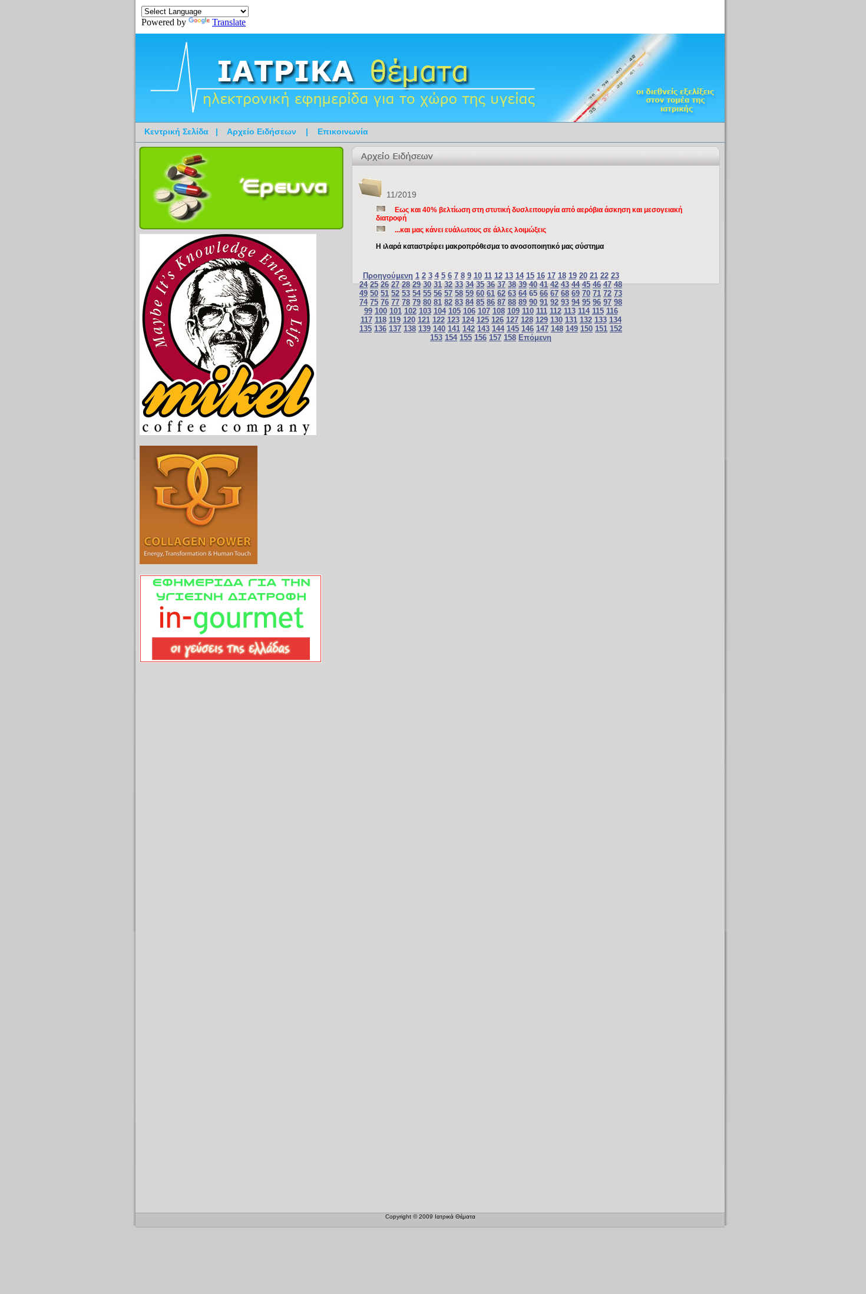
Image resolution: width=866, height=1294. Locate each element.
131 (571, 319)
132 (586, 319)
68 (565, 293)
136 (380, 328)
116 (612, 311)
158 (510, 337)
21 (594, 275)
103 (425, 311)
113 (570, 311)
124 (468, 319)
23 (615, 275)
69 (575, 293)
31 (438, 284)
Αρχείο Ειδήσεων (261, 131)
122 (438, 319)
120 (409, 319)
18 (562, 275)
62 (501, 293)
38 (512, 284)
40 (533, 284)
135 (365, 328)
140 (439, 328)
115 (598, 311)
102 (410, 311)
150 (586, 328)
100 (381, 311)
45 (586, 284)
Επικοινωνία (343, 131)
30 (427, 284)
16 (541, 275)
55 (427, 293)
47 (607, 284)
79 (416, 302)
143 (483, 328)
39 (522, 284)
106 (469, 311)
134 (615, 319)
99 (368, 311)
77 (395, 302)
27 (395, 284)
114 (584, 311)
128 (527, 319)
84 (469, 302)
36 (491, 284)
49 (363, 293)
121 (424, 319)
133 (600, 319)
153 (436, 337)
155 (466, 337)
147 (542, 328)
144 (498, 328)
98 (618, 302)
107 (484, 311)
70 (586, 293)
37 (501, 284)
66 (544, 293)
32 (448, 284)
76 (385, 302)
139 (424, 328)
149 (572, 328)
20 (583, 275)
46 (597, 284)
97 (607, 302)
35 (480, 284)
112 (555, 311)
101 (395, 311)
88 (512, 302)
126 (497, 319)
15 (530, 275)
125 (483, 319)
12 (498, 275)
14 (519, 275)
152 (616, 328)
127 (512, 319)
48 (618, 284)
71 (597, 293)
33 (459, 284)
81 (438, 302)
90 (533, 302)
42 (554, 284)
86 (491, 302)
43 (565, 284)
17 (551, 275)
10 (478, 275)
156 (480, 337)
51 (385, 293)
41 (544, 284)
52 (395, 293)
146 (527, 328)
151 (601, 328)
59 (469, 293)
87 (501, 302)
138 (410, 328)
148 (557, 328)
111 (541, 311)
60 (480, 293)
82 (448, 302)
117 (366, 319)
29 (416, 284)
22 (604, 275)
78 (406, 302)
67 (554, 293)
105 (454, 311)
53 (406, 293)
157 (495, 337)
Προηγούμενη (388, 275)
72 (607, 293)
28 (406, 284)
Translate (229, 22)
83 (459, 302)
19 (572, 275)
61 (491, 293)
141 (454, 328)
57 (448, 293)
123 (453, 319)
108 (499, 311)
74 (363, 302)
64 (522, 293)
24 (363, 284)
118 (380, 319)
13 (509, 275)
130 (556, 319)
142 (468, 328)
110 (528, 311)
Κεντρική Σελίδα (176, 131)
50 (374, 293)
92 (554, 302)
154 (451, 337)
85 (480, 302)
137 (395, 328)
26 (385, 284)
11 (488, 275)
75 (374, 302)
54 (416, 293)
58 (459, 293)
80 (427, 302)
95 (586, 302)
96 (597, 302)
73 (618, 293)
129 (542, 319)
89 (522, 302)
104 (440, 311)
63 (512, 293)
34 (469, 284)
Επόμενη (534, 337)
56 (438, 293)
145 (513, 328)
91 (544, 302)
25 (374, 284)
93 (565, 302)
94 (575, 302)
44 (575, 284)
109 (513, 311)
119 (395, 319)
